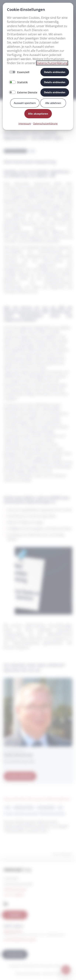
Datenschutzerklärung (52, 63)
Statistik (22, 82)
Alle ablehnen (53, 103)
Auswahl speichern (25, 103)
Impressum (24, 123)
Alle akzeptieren (38, 113)
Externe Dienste (27, 92)
